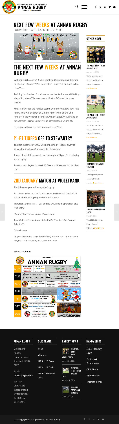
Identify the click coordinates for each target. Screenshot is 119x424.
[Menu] (82, 7)
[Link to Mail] (114, 7)
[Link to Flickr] (105, 7)
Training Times (94, 381)
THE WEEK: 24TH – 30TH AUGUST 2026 (95, 67)
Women (42, 354)
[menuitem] (75, 7)
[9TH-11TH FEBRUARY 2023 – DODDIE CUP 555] (116, 212)
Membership (93, 375)
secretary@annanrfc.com (27, 375)
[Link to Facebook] (95, 7)
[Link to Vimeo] (109, 7)
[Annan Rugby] (25, 7)
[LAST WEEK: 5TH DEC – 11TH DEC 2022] (2, 212)
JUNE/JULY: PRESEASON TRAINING (75, 390)
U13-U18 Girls (46, 367)
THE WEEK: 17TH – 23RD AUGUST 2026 (95, 116)
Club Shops (92, 369)
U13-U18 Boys (46, 361)
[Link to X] (100, 7)
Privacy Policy (54, 420)
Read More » (91, 88)
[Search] (75, 7)
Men (40, 348)
